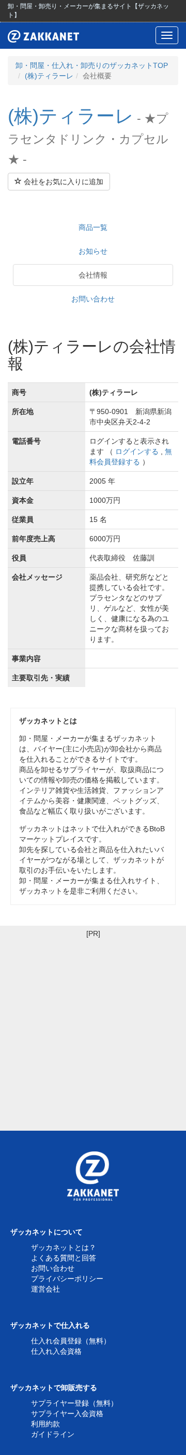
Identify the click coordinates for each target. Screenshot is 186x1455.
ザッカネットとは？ (63, 1247)
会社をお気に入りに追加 (62, 181)
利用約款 (45, 1424)
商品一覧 (93, 227)
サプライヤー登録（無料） (74, 1403)
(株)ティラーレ (49, 76)
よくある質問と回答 (63, 1258)
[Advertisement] (93, 1032)
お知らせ (93, 251)
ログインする (137, 451)
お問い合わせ (93, 299)
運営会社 (45, 1289)
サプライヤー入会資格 (67, 1413)
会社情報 (93, 275)
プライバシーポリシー (67, 1278)
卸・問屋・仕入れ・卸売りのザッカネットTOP (92, 65)
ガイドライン (52, 1434)
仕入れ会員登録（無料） (71, 1341)
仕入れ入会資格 (56, 1351)
